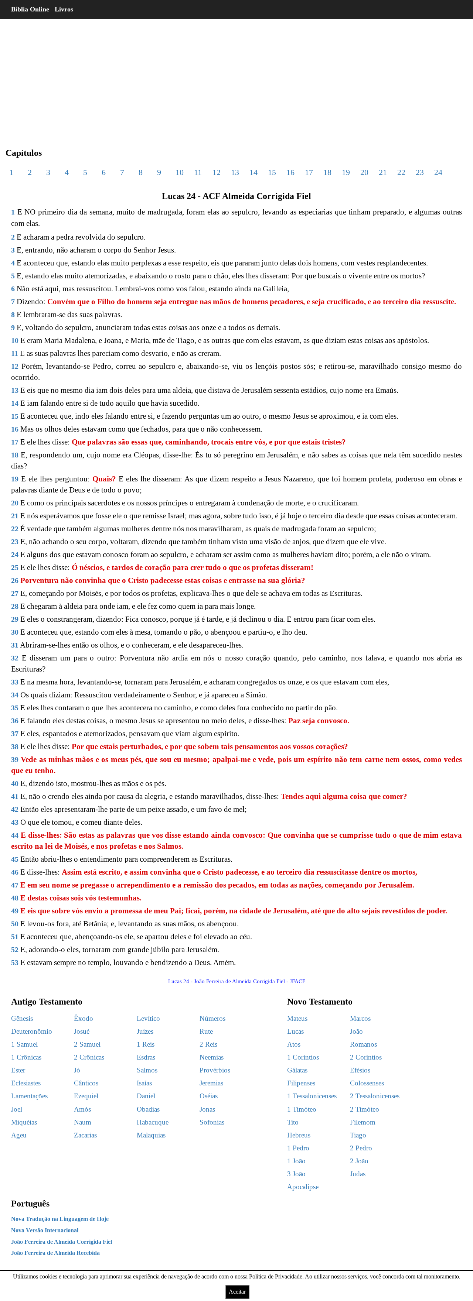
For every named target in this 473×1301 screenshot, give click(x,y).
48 (14, 898)
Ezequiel (86, 1096)
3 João (296, 1174)
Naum (82, 1122)
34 (14, 695)
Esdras (146, 1057)
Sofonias (212, 1122)
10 (180, 172)
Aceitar (237, 1291)
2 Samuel (87, 1044)
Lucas (295, 1031)
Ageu (19, 1135)
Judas (357, 1174)
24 (438, 172)
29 (14, 619)
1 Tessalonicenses (312, 1096)
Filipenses (301, 1083)
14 (253, 172)
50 (14, 924)
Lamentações (29, 1096)
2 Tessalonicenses (374, 1096)
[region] (236, 77)
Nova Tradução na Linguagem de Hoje (60, 1219)
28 (14, 606)
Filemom (362, 1122)
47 (14, 885)
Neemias (212, 1057)
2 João (359, 1161)
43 (14, 822)
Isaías (144, 1083)
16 (290, 172)
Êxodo (83, 1018)
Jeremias (211, 1083)
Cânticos (86, 1083)
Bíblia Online (30, 9)
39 (14, 759)
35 (14, 708)
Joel (16, 1109)
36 (14, 721)
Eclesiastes (26, 1083)
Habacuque (153, 1122)
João (356, 1031)
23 (420, 172)
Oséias (209, 1096)
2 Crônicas (89, 1057)
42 (14, 809)
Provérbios (215, 1070)
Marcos (360, 1018)
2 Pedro (361, 1148)
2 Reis (208, 1044)
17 (309, 172)
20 (364, 172)
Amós (82, 1109)
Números (212, 1018)
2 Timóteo (364, 1109)
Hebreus (298, 1135)
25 (14, 567)
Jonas (207, 1109)
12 (216, 172)
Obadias (148, 1109)
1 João (296, 1161)
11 (198, 172)
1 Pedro (298, 1148)
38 (14, 746)
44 (14, 835)
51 (14, 937)
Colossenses (367, 1083)
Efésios (360, 1070)
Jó (77, 1070)
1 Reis (145, 1044)
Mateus (297, 1018)
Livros (64, 9)
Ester (18, 1070)
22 (401, 172)
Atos (293, 1044)
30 (14, 632)
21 (383, 172)
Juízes (145, 1031)
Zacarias (85, 1135)
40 (14, 783)
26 (14, 580)
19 (346, 172)
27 (14, 593)
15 (272, 172)
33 (14, 682)
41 (14, 796)
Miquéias (24, 1122)
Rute (206, 1031)
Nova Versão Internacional (44, 1230)
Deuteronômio (31, 1031)
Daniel (146, 1096)
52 (14, 949)
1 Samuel (24, 1044)
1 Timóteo (301, 1109)
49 (14, 911)
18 (327, 172)
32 (14, 658)
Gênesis (22, 1018)
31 (14, 645)
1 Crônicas (26, 1057)
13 (235, 172)
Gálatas (297, 1070)
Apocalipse (303, 1187)
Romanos (363, 1044)
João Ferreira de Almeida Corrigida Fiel (61, 1242)
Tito (293, 1122)
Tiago (358, 1135)
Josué (81, 1031)
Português (30, 1203)
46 (14, 872)
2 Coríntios (366, 1057)
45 (14, 859)
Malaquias (151, 1135)
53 (14, 962)
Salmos (147, 1070)
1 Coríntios (303, 1057)
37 (14, 734)
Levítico (148, 1018)
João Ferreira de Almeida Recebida (55, 1253)
